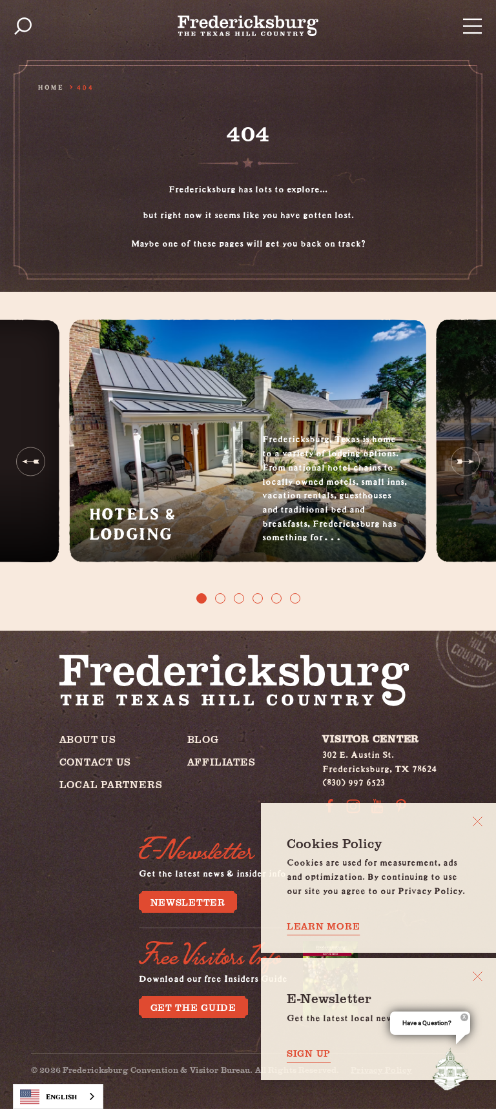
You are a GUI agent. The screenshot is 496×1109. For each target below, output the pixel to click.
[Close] (477, 821)
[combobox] (58, 1096)
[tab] (201, 598)
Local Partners (111, 784)
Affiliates (221, 761)
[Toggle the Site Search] (23, 26)
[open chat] (453, 1069)
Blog (203, 739)
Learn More (323, 925)
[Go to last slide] (30, 461)
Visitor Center (370, 738)
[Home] (248, 25)
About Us (87, 739)
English (61, 1096)
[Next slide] (465, 461)
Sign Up (309, 1052)
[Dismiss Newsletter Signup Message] (477, 976)
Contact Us (95, 761)
